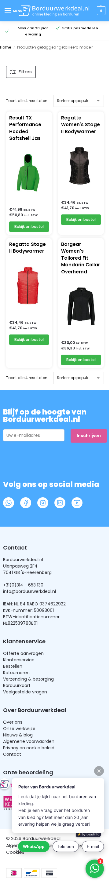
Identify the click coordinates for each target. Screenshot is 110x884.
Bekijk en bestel (29, 226)
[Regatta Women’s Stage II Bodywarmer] (81, 165)
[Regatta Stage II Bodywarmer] (29, 285)
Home (5, 47)
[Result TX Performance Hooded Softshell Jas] (29, 172)
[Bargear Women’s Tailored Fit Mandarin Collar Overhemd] (81, 305)
